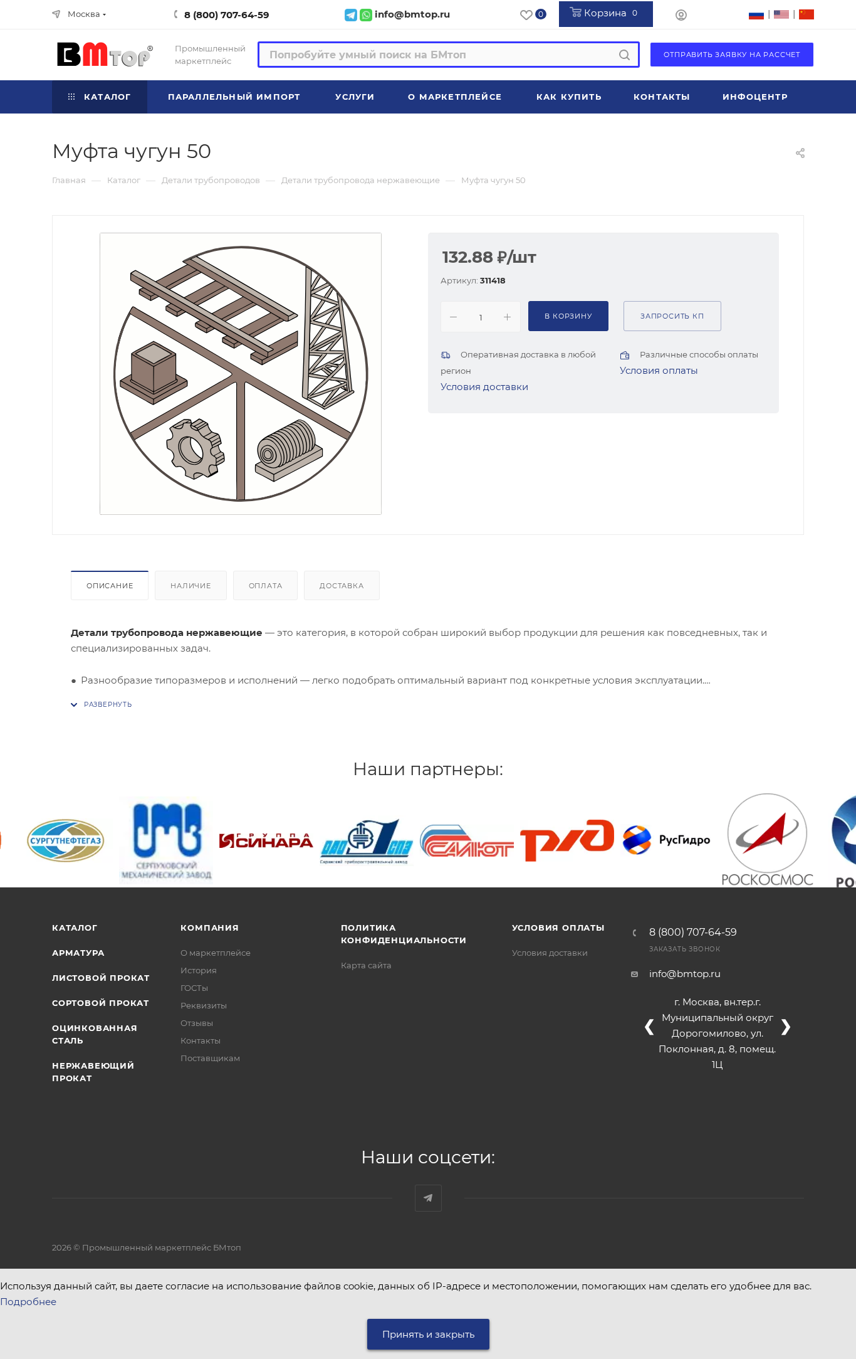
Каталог (75, 928)
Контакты (200, 1040)
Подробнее (28, 1302)
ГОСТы (194, 988)
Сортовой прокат (100, 1003)
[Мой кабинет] (681, 16)
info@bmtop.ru (685, 974)
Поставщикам (210, 1058)
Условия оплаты (659, 370)
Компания (209, 928)
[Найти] (624, 54)
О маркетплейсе (215, 953)
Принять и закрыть (428, 1334)
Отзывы (196, 1023)
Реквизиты (203, 1005)
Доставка (341, 585)
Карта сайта (366, 965)
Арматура (78, 953)
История (198, 970)
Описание (109, 585)
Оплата (266, 585)
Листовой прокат (101, 978)
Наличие (190, 585)
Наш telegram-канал (428, 1198)
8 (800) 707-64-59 (226, 15)
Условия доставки (484, 387)
